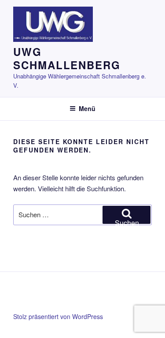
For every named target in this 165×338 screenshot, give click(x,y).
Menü (87, 108)
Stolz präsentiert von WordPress (58, 316)
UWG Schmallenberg (67, 58)
